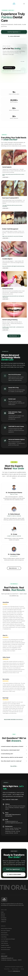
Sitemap (22, 968)
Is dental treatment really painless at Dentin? (12, 746)
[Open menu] (24, 3)
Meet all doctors (13, 568)
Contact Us (3, 921)
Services (3, 915)
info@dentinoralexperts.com (11, 821)
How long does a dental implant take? (10, 750)
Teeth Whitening (4, 943)
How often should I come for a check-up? (11, 761)
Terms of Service (15, 968)
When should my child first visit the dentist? (12, 757)
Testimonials (3, 919)
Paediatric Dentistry (5, 945)
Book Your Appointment (13, 31)
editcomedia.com (16, 971)
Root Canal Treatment (5, 930)
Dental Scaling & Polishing (6, 928)
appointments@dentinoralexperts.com (13, 822)
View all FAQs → (14, 766)
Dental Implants (4, 932)
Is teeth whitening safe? (7, 753)
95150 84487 (4, 956)
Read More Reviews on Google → (14, 719)
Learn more (5, 177)
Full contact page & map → (11, 799)
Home (2, 912)
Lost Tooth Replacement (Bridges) (8, 939)
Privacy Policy (6, 968)
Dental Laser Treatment (6, 947)
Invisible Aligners (4, 941)
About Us (3, 914)
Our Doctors (3, 917)
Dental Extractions (4, 934)
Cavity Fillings (4, 936)
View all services (13, 335)
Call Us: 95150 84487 (15, 36)
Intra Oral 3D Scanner (5, 949)
